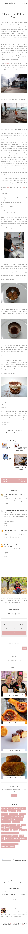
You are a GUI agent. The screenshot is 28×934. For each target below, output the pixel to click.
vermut (13, 844)
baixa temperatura (15, 808)
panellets (15, 830)
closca (18, 811)
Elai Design (22, 924)
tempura (3, 841)
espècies (20, 819)
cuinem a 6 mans (5, 816)
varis (18, 841)
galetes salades (11, 825)
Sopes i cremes (14, 838)
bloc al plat (3, 811)
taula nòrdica (23, 838)
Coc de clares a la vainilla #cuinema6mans (20, 469)
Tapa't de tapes (8, 530)
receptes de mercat (5, 835)
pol (6, 833)
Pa (11, 830)
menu (2, 827)
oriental (3, 830)
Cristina (6, 494)
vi (17, 844)
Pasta (21, 830)
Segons (7, 838)
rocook (21, 835)
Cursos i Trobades (15, 816)
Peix (25, 830)
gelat (18, 825)
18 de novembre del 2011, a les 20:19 (14, 495)
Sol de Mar (7, 64)
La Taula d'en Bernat (10, 511)
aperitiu (3, 808)
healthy (23, 825)
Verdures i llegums (5, 844)
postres (16, 833)
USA (14, 841)
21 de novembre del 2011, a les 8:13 (15, 531)
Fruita (9, 822)
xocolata (12, 846)
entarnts (3, 819)
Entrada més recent (6, 481)
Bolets (9, 811)
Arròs (8, 808)
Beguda (23, 808)
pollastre (11, 833)
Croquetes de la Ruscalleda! (14, 777)
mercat (7, 827)
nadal (12, 827)
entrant (8, 819)
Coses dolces (22, 814)
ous (8, 830)
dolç (22, 816)
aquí (8, 187)
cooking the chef (13, 814)
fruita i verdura (16, 822)
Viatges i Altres (4, 846)
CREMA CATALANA (8, 459)
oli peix (20, 827)
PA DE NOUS (12, 923)
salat (2, 838)
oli (15, 827)
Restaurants (15, 835)
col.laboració (4, 814)
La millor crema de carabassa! (14, 723)
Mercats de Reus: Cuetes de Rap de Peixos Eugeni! (14, 694)
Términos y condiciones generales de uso (14, 881)
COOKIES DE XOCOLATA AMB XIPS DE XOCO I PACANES (21, 449)
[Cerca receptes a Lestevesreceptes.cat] (19, 860)
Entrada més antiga (21, 481)
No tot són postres (9, 545)
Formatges (3, 822)
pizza (2, 833)
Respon (5, 525)
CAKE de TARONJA (8, 448)
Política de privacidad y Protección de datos (15, 883)
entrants (14, 819)
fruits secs (3, 825)
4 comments (23, 20)
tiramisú (9, 841)
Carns (14, 811)
